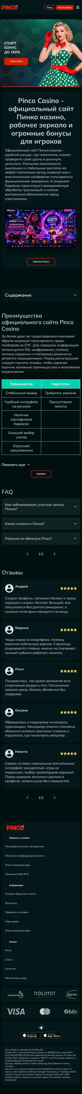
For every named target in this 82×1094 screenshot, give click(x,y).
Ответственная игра (17, 865)
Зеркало (41, 473)
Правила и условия (19, 838)
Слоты (9, 959)
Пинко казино (49, 150)
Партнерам (12, 921)
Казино (13, 941)
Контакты (11, 903)
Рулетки (10, 968)
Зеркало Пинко (41, 261)
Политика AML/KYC (17, 874)
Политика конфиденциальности (24, 855)
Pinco (8, 950)
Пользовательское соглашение (24, 846)
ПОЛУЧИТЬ (16, 61)
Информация (16, 885)
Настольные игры (16, 978)
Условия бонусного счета (20, 893)
